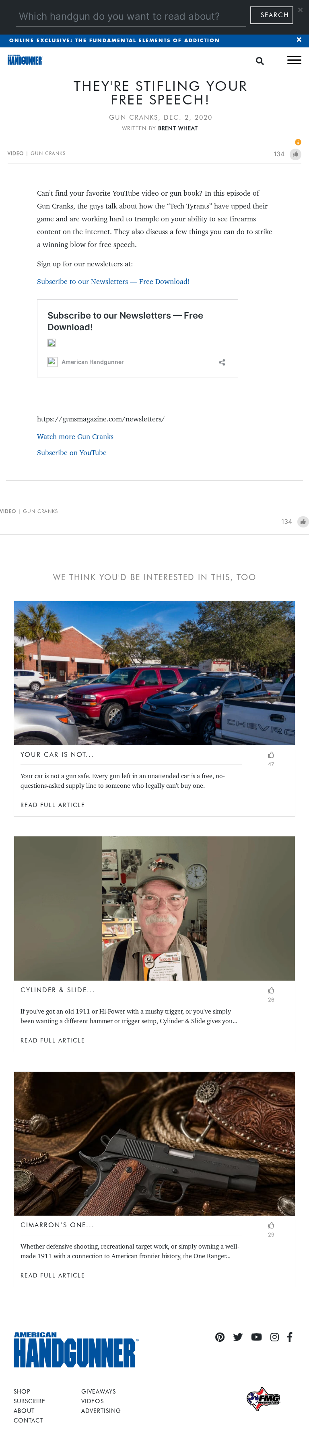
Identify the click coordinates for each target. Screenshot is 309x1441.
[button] (294, 60)
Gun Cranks (48, 153)
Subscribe (29, 1401)
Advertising (101, 1410)
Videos (92, 1401)
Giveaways (98, 1391)
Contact (28, 1420)
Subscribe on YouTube (72, 452)
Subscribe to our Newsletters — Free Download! (113, 281)
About (24, 1410)
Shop (22, 1391)
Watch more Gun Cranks (75, 436)
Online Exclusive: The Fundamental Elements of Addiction (114, 40)
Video (16, 153)
